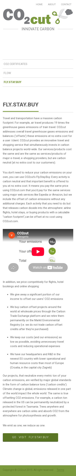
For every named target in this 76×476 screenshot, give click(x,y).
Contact (66, 4)
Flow (7, 73)
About (52, 4)
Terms (60, 469)
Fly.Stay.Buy (12, 82)
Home (39, 4)
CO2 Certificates (15, 64)
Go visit (30, 437)
